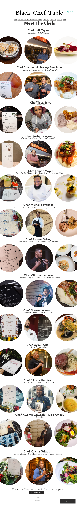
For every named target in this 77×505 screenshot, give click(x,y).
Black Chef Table (39, 13)
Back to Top (38, 500)
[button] (38, 50)
